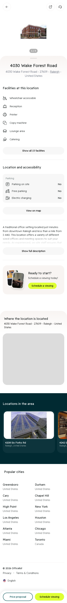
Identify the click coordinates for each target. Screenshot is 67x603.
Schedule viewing (49, 596)
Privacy (7, 573)
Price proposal (18, 596)
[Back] (7, 7)
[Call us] (60, 7)
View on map (33, 210)
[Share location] (50, 7)
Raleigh (54, 71)
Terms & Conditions (27, 573)
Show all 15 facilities (33, 150)
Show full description (33, 251)
